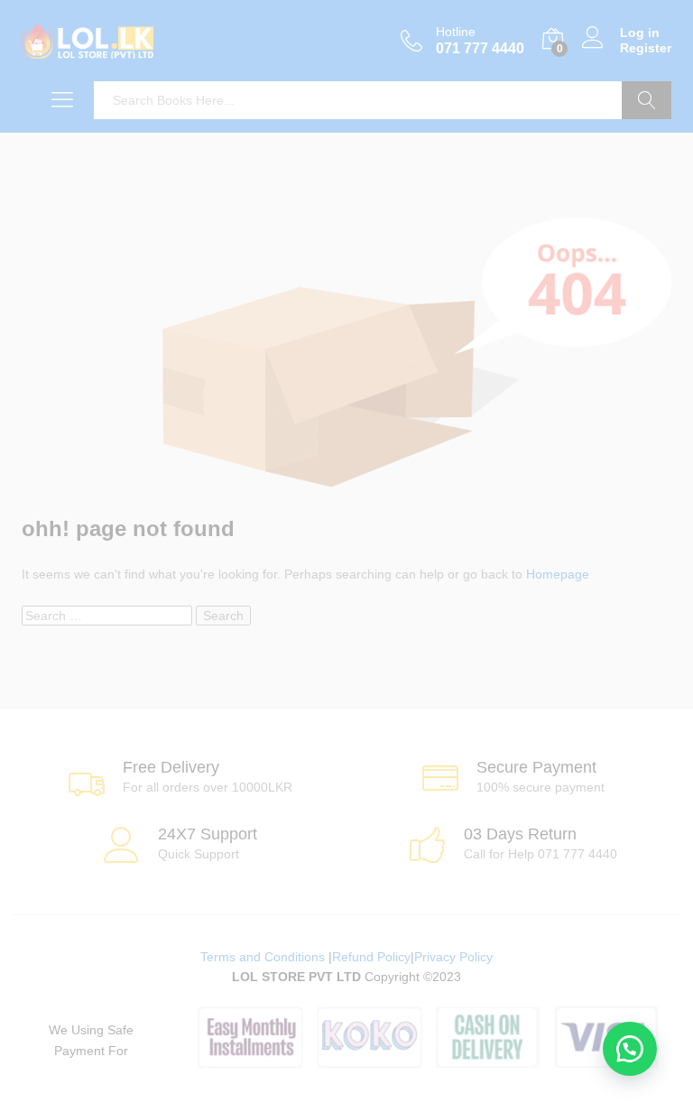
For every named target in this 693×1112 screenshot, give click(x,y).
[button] (630, 1049)
